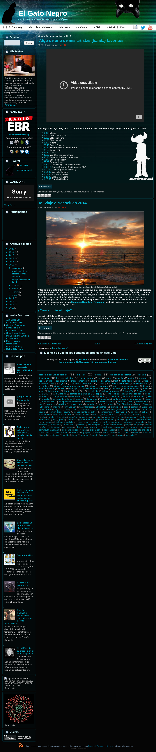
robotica (74, 432)
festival (131, 378)
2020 (12, 249)
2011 (11, 308)
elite (150, 396)
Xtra (122, 27)
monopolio (117, 424)
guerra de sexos (105, 419)
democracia (44, 414)
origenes (144, 427)
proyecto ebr (76, 404)
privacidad (44, 432)
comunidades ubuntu (60, 412)
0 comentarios (97, 191)
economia (105, 381)
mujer (128, 424)
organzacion (121, 427)
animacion (116, 407)
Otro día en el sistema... (41, 27)
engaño (62, 417)
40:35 (46, 155)
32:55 (46, 150)
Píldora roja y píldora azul (23, 584)
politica (62, 404)
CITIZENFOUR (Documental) (24, 398)
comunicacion (131, 409)
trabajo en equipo (110, 391)
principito (144, 430)
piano (84, 430)
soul (101, 404)
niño (43, 427)
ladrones (128, 422)
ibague (148, 399)
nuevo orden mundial (73, 386)
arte (126, 407)
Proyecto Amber (14, 341)
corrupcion (90, 396)
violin (120, 435)
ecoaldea (147, 414)
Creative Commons (15, 325)
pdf (130, 401)
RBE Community (14, 346)
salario (96, 432)
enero (15, 295)
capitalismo (61, 381)
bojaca (58, 409)
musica (85, 191)
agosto (15, 288)
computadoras (60, 396)
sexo (126, 432)
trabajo (92, 386)
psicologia (143, 378)
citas (74, 409)
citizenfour (84, 409)
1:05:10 (47, 167)
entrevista (85, 417)
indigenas (46, 422)
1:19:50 (47, 174)
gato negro (127, 381)
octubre (16, 285)
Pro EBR (24, 165)
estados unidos (131, 388)
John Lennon (70, 407)
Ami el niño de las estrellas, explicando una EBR (24, 368)
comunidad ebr (86, 378)
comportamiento (46, 388)
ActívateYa (128, 391)
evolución (144, 417)
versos (104, 435)
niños (56, 386)
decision (127, 396)
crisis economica (79, 381)
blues (145, 386)
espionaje (131, 417)
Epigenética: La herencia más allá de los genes (25, 525)
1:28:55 (47, 179)
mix (79, 191)
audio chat (147, 407)
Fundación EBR (13, 327)
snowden (147, 432)
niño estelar (54, 427)
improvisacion (145, 419)
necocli (104, 333)
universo (104, 386)
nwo (138, 381)
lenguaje (140, 422)
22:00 (46, 142)
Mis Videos (81, 27)
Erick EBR (83, 748)
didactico (113, 414)
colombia (51, 333)
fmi (54, 419)
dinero (94, 381)
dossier (136, 414)
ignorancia (130, 419)
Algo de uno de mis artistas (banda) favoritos (20, 274)
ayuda (49, 381)
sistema (136, 432)
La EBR (96, 27)
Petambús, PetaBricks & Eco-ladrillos (17, 337)
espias (121, 417)
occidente (68, 427)
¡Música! (110, 27)
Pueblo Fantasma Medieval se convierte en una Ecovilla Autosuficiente (18, 617)
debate (145, 412)
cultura (101, 383)
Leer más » (45, 186)
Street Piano (102, 407)
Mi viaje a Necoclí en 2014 (63, 203)
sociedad (90, 404)
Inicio (97, 343)
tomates (84, 435)
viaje (110, 333)
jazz (75, 191)
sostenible (55, 435)
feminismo (92, 399)
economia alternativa (119, 383)
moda (106, 424)
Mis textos (64, 27)
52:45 (46, 160)
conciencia (88, 383)
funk (55, 191)
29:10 (46, 147)
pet (40, 404)
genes (62, 419)
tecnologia (93, 391)
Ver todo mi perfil (25, 170)
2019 (12, 252)
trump (110, 404)
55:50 (46, 162)
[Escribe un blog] (42, 195)
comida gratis (114, 409)
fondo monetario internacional (126, 399)
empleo (51, 417)
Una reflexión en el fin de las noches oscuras (25, 462)
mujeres (138, 424)
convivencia (121, 412)
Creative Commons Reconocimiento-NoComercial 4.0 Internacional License (93, 360)
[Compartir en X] (46, 195)
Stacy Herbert (86, 407)
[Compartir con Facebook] (49, 195)
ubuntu (94, 435)
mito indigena (93, 424)
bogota (62, 383)
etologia (79, 399)
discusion (124, 414)
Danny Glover (142, 404)
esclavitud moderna (62, 399)
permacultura (142, 401)
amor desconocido (130, 386)
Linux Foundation (14, 330)
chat (67, 409)
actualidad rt (59, 394)
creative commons (91, 388)
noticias (121, 401)
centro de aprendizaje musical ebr (123, 394)
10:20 (46, 138)
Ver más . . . (10, 205)
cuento (134, 412)
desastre (116, 388)
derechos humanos (62, 414)
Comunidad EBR (14, 322)
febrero (15, 292)
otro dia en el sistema (120, 374)
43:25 (46, 157)
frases (146, 388)
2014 (12, 298)
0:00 (46, 133)
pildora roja (109, 430)
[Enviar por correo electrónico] (39, 195)
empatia (46, 399)
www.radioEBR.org (19, 134)
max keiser (69, 424)
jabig (60, 191)
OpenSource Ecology (16, 333)
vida (115, 333)
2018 (12, 255)
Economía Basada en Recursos (101, 746)
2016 (12, 261)
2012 (12, 304)
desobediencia (82, 414)
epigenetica (108, 417)
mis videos (44, 386)
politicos (122, 430)
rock (77, 391)
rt (83, 391)
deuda (95, 414)
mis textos (95, 333)
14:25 (46, 140)
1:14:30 (47, 172)
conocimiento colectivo (85, 412)
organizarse (106, 427)
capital (99, 394)
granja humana (86, 419)
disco (49, 191)
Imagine (56, 407)
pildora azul (95, 430)
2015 (12, 264)
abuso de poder (46, 383)
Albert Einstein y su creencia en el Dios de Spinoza (25, 651)
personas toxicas (70, 430)
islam (79, 422)
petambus (50, 404)
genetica (72, 419)
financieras (44, 419)
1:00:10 (47, 164)
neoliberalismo (107, 401)
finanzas (105, 399)
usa (40, 381)
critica (101, 396)
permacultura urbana (49, 430)
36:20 (46, 152)
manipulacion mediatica (69, 401)
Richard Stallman (14, 349)
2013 (12, 301)
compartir (74, 383)
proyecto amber (59, 432)
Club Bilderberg (124, 404)
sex (119, 432)
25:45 (46, 145)
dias (103, 414)
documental (44, 378)
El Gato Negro (43, 13)
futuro (41, 391)
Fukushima (44, 407)
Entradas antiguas (143, 343)
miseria (80, 424)
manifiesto (56, 424)
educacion (139, 396)
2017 (12, 258)
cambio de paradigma (81, 394)
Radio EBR (11, 343)
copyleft (62, 388)
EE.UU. (45, 394)
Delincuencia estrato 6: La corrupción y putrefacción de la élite (24, 432)
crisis (105, 388)
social (44, 435)
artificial (134, 407)
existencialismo (140, 383)
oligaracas (81, 427)
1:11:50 (47, 169)
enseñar (73, 417)
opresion (93, 427)
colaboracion (99, 409)
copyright (73, 388)
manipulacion (48, 401)
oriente (134, 427)
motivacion (90, 401)
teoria (75, 435)
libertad (67, 391)
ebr (58, 333)
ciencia (109, 378)
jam (87, 422)
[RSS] (21, 746)
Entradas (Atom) (60, 348)
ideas (119, 419)
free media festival (65, 378)
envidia (96, 417)
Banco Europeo (144, 391)
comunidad (75, 396)
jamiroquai (68, 191)
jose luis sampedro (110, 422)
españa (120, 378)
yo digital (130, 435)
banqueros (46, 409)
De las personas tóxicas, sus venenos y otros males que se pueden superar (25, 495)
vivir (119, 333)
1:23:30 (47, 177)
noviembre (17, 268)
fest (116, 381)
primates (133, 430)
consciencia (106, 412)
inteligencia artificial (63, 422)
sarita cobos (109, 432)
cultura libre (113, 396)
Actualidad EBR (13, 320)
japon (95, 422)
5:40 (46, 135)
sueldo (66, 435)
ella (43, 417)
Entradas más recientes (49, 343)
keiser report (54, 391)
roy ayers (85, 432)
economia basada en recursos (75, 333)
